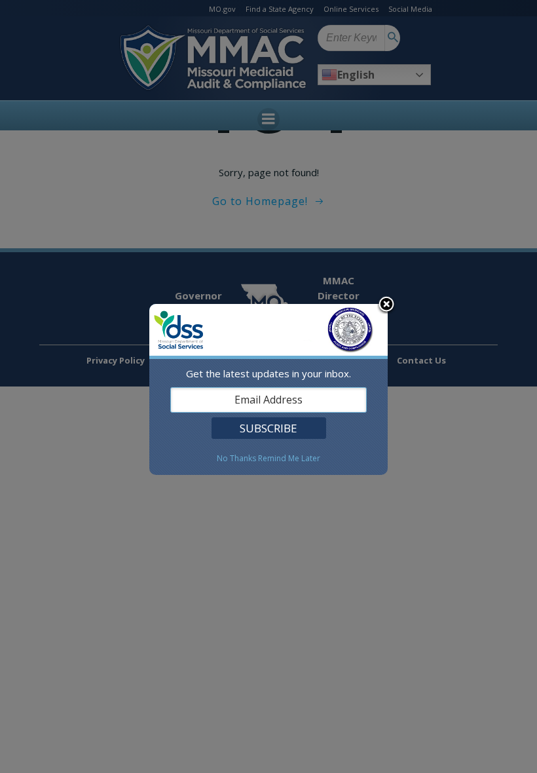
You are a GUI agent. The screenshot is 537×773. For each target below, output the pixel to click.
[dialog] (268, 389)
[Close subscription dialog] (386, 305)
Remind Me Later (289, 458)
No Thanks (236, 458)
